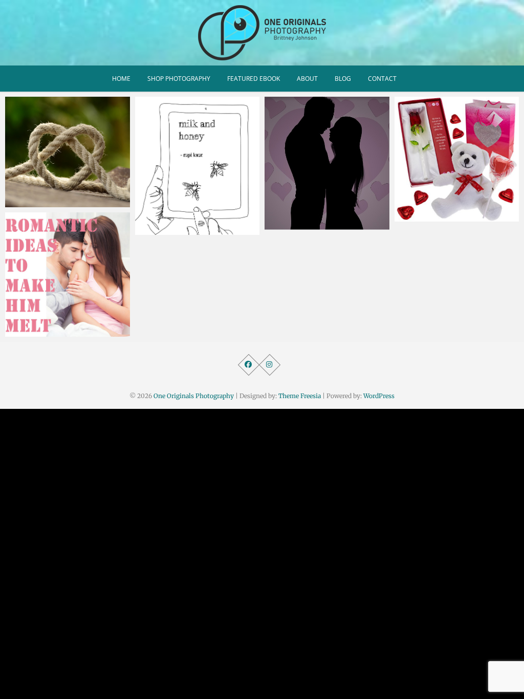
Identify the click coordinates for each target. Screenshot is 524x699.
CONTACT (382, 78)
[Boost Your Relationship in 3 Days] (327, 163)
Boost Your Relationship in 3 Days (324, 219)
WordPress (379, 396)
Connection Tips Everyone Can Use (63, 196)
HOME (121, 78)
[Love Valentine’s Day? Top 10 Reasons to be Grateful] (457, 159)
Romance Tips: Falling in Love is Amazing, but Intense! (59, 320)
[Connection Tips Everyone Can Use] (67, 152)
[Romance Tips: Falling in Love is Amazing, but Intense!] (67, 274)
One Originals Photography (194, 396)
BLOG (343, 78)
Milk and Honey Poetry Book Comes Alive (187, 224)
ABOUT (307, 78)
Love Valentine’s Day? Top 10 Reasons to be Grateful (453, 211)
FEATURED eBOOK (253, 78)
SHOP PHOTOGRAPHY (178, 78)
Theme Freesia (299, 396)
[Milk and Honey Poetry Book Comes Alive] (197, 166)
